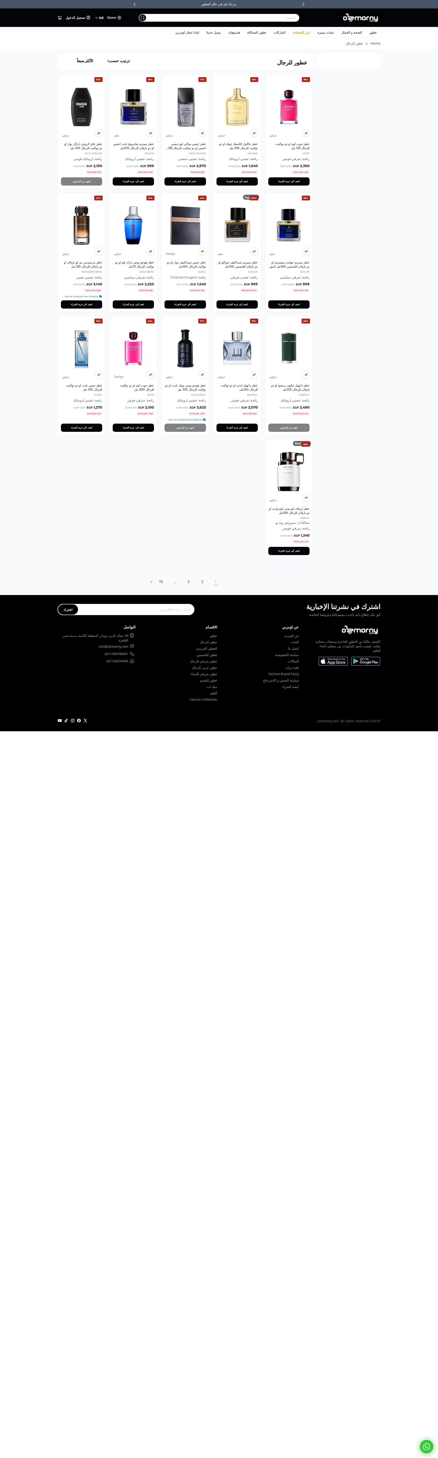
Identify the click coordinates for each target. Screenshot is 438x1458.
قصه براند (292, 667)
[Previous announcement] (134, 4)
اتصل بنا (293, 648)
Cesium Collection (203, 699)
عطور (373, 32)
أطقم (213, 693)
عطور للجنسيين (207, 655)
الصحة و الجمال (351, 32)
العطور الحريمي (206, 648)
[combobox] (228, 17)
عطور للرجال (208, 642)
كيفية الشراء (290, 686)
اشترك (68, 609)
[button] (59, 18)
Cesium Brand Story (284, 674)
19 (161, 582)
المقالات (293, 661)
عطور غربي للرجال (204, 667)
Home (375, 43)
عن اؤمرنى (291, 635)
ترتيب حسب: (118, 60)
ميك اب (212, 686)
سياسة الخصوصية (287, 655)
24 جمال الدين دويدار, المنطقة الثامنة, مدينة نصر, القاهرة (95, 637)
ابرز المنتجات (301, 32)
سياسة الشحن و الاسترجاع (281, 680)
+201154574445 (116, 654)
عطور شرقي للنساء (204, 674)
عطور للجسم (208, 680)
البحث (295, 642)
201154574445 (117, 661)
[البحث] (142, 17)
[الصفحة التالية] (151, 582)
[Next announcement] (303, 4)
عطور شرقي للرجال (203, 661)
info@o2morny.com (113, 646)
